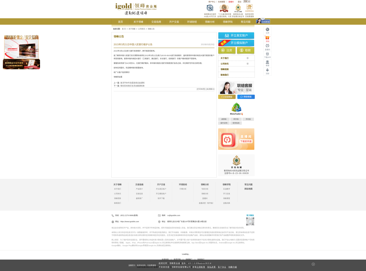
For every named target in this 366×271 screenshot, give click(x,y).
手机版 (248, 119)
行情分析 (183, 189)
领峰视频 (117, 198)
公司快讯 (141, 29)
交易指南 (156, 22)
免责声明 (177, 259)
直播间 (231, 2)
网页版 (236, 119)
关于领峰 (138, 22)
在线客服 (221, 2)
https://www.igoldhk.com (129, 222)
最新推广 (139, 198)
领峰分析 (210, 22)
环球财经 (192, 22)
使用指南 (236, 123)
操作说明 (223, 123)
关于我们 (117, 189)
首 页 (124, 29)
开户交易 (174, 22)
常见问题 (245, 22)
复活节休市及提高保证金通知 (132, 83)
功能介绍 (232, 267)
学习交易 (226, 194)
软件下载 (161, 198)
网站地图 (248, 189)
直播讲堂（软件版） (206, 203)
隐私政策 (211, 267)
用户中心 (211, 2)
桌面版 (223, 119)
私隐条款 (165, 259)
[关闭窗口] (210, 89)
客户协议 (222, 267)
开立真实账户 (239, 35)
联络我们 (117, 203)
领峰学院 (228, 22)
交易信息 (139, 194)
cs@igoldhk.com (173, 215)
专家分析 (204, 189)
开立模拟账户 (239, 43)
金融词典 (226, 203)
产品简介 (139, 189)
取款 (248, 50)
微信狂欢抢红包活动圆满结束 (132, 86)
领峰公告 (151, 29)
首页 (120, 22)
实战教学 (226, 189)
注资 (229, 50)
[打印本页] (201, 89)
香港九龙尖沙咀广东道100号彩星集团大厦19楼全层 (187, 222)
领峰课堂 (226, 198)
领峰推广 (189, 259)
